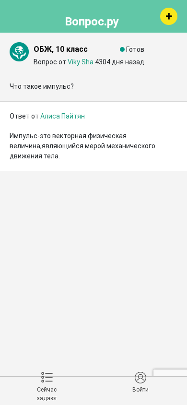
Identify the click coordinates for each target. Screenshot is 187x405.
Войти (140, 389)
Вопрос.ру (92, 20)
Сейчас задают (47, 394)
